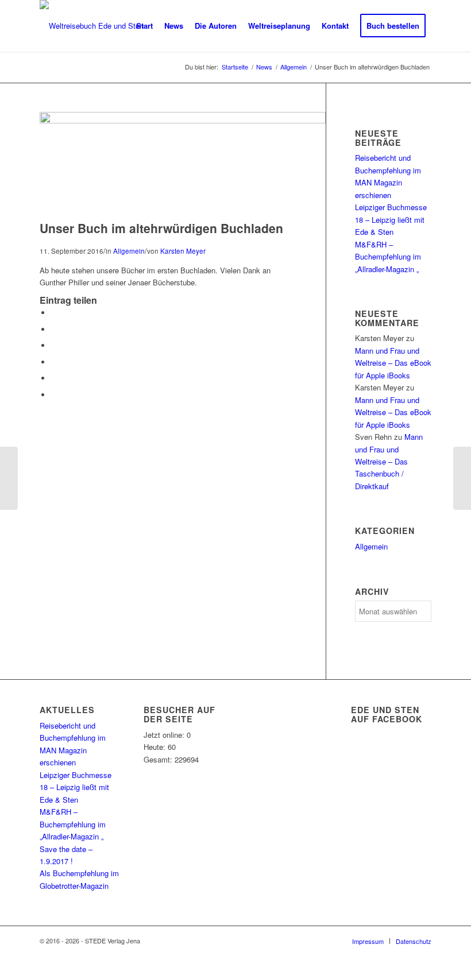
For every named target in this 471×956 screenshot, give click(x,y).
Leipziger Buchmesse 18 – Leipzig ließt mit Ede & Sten (391, 219)
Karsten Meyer (183, 251)
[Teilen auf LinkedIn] (54, 378)
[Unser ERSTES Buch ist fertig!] (9, 478)
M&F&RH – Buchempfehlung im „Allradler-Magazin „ (388, 256)
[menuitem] (144, 26)
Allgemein (129, 251)
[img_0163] (183, 120)
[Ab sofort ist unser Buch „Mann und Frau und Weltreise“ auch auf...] (462, 478)
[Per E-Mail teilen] (54, 394)
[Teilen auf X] (54, 329)
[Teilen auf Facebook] (54, 312)
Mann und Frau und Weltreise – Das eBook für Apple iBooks (393, 363)
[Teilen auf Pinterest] (54, 362)
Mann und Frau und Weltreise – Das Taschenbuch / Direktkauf (389, 461)
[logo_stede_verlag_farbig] (92, 26)
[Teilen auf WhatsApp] (54, 345)
